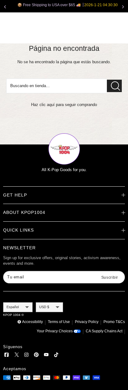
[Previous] (5, 7)
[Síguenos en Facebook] (6, 355)
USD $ (44, 307)
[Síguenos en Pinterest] (36, 355)
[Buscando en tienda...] (114, 86)
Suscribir (109, 277)
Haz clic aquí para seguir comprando (64, 104)
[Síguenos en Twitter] (16, 355)
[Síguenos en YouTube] (46, 355)
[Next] (123, 7)
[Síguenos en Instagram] (26, 355)
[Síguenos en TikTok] (56, 355)
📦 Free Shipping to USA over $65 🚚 (64, 5)
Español (13, 307)
